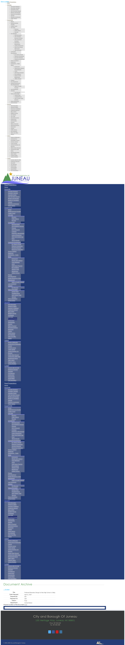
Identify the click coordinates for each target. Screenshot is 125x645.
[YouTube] (57, 631)
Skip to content (5, 1)
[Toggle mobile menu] (1, 182)
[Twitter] (49, 631)
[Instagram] (60, 631)
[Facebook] (53, 631)
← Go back (6, 589)
